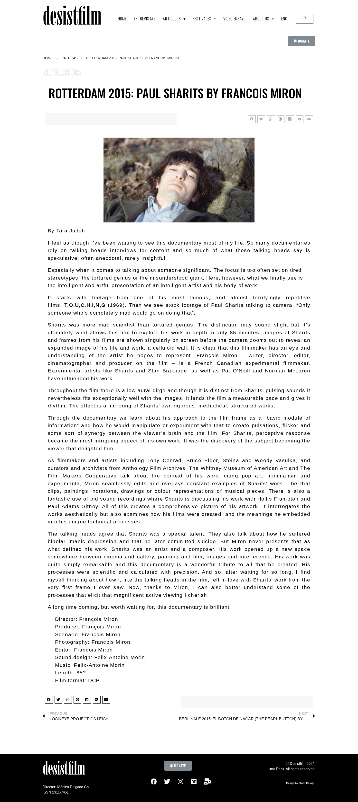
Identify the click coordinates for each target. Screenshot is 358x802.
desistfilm (72, 18)
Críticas (69, 58)
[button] (301, 41)
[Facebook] (154, 782)
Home (48, 58)
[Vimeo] (194, 782)
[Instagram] (180, 782)
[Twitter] (167, 782)
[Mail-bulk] (207, 782)
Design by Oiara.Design (300, 783)
